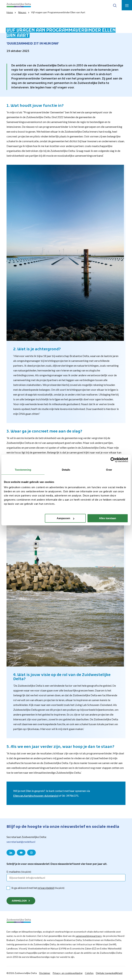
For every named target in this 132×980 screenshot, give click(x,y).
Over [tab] (109, 469)
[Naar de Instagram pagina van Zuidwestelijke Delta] (31, 853)
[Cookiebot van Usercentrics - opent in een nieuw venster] (113, 459)
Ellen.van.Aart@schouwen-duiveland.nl (35, 795)
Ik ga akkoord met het (37, 887)
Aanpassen (63, 518)
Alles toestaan (107, 518)
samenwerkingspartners (88, 935)
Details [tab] (66, 469)
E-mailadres (19, 871)
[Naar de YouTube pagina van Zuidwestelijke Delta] (21, 853)
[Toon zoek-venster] (115, 5)
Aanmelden (19, 901)
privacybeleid (46, 887)
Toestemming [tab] (23, 469)
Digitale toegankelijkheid (109, 973)
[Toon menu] (127, 5)
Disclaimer (44, 973)
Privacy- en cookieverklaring (67, 973)
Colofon (89, 973)
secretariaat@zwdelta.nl (21, 841)
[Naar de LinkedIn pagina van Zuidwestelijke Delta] (11, 853)
